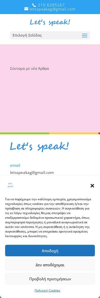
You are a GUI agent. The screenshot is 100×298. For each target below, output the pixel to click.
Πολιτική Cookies (47, 290)
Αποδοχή (50, 250)
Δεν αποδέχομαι (50, 264)
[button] (92, 185)
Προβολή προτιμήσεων (50, 278)
